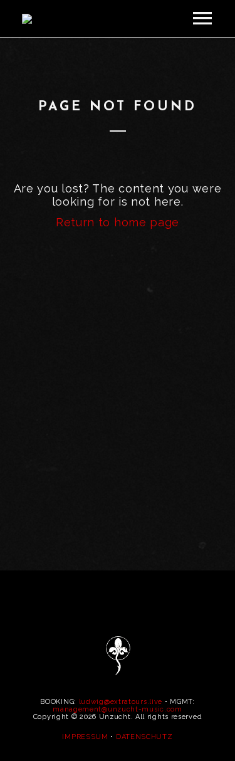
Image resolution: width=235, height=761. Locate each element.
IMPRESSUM (85, 737)
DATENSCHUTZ (144, 737)
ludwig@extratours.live (120, 702)
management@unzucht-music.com (117, 709)
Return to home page (117, 222)
